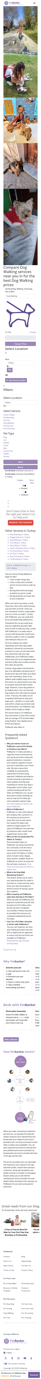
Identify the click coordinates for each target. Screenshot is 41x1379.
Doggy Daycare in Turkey (20, 537)
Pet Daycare (8, 426)
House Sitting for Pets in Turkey (22, 548)
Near (7, 359)
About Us (7, 1261)
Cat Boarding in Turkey (19, 559)
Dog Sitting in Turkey (18, 545)
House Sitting (8, 415)
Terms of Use (8, 1270)
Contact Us (26, 1265)
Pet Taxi (6, 420)
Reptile (6, 443)
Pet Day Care (26, 1304)
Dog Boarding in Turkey (19, 534)
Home (9, 565)
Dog (5, 437)
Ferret (5, 446)
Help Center (8, 1265)
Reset (20, 462)
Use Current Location (17, 380)
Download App (27, 1283)
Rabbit (6, 454)
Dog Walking (8, 423)
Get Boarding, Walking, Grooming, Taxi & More (19, 290)
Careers (6, 1256)
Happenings (26, 1261)
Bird (5, 448)
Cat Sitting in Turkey (18, 543)
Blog (23, 1256)
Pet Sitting (7, 1308)
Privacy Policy (27, 1270)
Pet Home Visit (27, 1308)
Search (20, 467)
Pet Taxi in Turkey (17, 554)
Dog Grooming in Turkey (19, 556)
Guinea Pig (8, 451)
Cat (4, 440)
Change (32, 332)
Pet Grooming (9, 429)
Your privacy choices (16, 1363)
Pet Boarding (8, 418)
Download (34, 1375)
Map (5, 950)
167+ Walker (12, 568)
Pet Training (26, 1317)
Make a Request (11, 1039)
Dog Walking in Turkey (19, 540)
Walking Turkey (21, 565)
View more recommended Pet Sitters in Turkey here (20, 867)
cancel (21, 1017)
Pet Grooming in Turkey (19, 551)
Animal (6, 456)
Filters (11, 950)
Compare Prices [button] (20, 344)
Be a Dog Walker (10, 1283)
